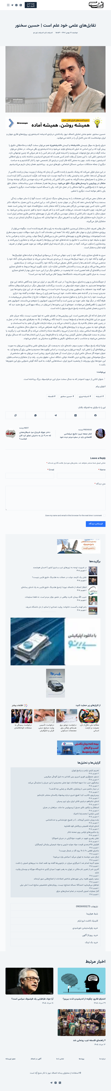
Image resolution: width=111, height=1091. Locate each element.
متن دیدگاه (100, 484)
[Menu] (8, 5)
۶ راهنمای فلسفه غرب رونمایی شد (89, 1040)
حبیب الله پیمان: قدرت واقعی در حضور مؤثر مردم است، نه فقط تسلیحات (56, 597)
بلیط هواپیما (92, 914)
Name (102, 470)
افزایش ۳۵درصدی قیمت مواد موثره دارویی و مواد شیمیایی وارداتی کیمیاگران (67, 844)
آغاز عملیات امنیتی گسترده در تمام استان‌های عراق (77, 891)
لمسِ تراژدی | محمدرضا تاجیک (86, 813)
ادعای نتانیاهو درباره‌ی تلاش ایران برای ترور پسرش (78, 801)
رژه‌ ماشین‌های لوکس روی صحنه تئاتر (83, 832)
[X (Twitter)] (21, 5)
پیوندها (81, 1059)
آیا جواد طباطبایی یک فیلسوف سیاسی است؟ (32, 999)
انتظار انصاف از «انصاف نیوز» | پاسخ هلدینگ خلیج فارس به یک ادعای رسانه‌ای (54, 587)
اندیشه (50, 32)
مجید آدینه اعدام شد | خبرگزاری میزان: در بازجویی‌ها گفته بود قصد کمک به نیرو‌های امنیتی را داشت (57, 863)
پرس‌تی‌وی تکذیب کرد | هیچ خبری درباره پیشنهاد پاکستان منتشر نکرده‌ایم (68, 795)
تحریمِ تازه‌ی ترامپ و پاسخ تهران (85, 770)
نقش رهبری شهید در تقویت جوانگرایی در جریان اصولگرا (75, 838)
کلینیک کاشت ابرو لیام (88, 921)
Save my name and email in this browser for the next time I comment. (73, 515)
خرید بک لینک (91, 942)
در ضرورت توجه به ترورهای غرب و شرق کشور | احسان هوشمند (60, 567)
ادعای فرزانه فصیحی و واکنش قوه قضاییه (81, 826)
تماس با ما (60, 1059)
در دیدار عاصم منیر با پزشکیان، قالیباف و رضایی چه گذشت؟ (74, 789)
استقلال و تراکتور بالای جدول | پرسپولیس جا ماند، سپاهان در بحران (71, 807)
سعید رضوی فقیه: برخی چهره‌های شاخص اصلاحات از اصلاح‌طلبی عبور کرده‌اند (66, 879)
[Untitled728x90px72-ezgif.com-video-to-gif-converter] (55, 123)
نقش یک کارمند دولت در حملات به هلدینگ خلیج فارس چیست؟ (59, 577)
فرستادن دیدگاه (96, 523)
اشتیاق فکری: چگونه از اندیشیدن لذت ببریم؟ (84, 999)
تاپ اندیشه (43, 32)
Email (50, 470)
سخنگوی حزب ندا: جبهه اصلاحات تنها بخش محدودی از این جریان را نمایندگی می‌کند (63, 782)
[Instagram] (16, 5)
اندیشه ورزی (85, 396)
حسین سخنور (67, 396)
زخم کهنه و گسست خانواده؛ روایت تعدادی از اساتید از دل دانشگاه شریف (56, 607)
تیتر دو (35, 32)
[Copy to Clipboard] (15, 415)
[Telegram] (12, 5)
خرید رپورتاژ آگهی (90, 935)
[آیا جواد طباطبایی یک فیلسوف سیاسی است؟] (29, 981)
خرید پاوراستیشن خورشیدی (85, 928)
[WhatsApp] (35, 415)
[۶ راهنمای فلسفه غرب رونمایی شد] (82, 1022)
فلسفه (52, 396)
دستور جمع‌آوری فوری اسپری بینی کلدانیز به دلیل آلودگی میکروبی (71, 776)
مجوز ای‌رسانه (10, 1059)
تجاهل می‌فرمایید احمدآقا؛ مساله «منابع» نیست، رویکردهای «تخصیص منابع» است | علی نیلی (59, 885)
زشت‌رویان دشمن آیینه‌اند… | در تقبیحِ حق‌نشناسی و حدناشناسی (72, 820)
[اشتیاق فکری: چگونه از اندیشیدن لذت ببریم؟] (82, 981)
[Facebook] (95, 415)
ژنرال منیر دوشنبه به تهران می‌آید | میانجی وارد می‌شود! (76, 857)
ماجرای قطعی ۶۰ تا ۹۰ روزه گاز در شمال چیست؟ (79, 850)
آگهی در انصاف (36, 1059)
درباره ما (102, 1059)
